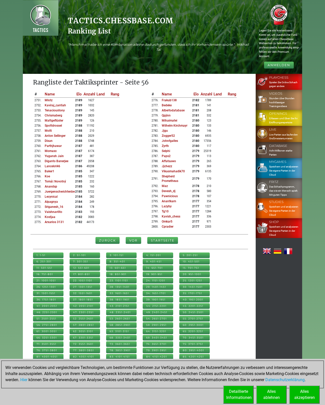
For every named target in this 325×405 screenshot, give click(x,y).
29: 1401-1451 (156, 286)
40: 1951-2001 (193, 299)
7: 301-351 (80, 261)
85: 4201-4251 (193, 356)
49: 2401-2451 (156, 312)
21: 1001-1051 (46, 280)
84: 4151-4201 (156, 356)
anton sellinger (55, 136)
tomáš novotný (55, 181)
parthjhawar (53, 146)
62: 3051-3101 (83, 331)
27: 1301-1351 (82, 286)
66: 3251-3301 (47, 337)
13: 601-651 (118, 267)
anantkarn (169, 201)
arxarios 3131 (54, 222)
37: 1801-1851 (83, 299)
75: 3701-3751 (193, 344)
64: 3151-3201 (156, 331)
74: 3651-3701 (156, 344)
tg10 (165, 211)
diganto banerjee (56, 161)
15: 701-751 (191, 267)
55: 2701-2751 (193, 318)
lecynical (51, 196)
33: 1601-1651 (119, 293)
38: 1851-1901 (119, 299)
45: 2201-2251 (193, 306)
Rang (115, 94)
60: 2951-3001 (193, 325)
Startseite (162, 240)
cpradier (167, 226)
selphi (166, 151)
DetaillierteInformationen (239, 394)
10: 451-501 (191, 261)
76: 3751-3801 (47, 350)
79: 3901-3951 (156, 350)
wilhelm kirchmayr (174, 125)
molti (48, 130)
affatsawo (169, 161)
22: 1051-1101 (82, 280)
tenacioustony (55, 110)
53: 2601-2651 (120, 318)
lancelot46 (52, 166)
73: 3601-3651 (120, 344)
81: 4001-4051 (47, 356)
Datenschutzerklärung (285, 379)
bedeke (167, 105)
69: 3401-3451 (156, 337)
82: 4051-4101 (83, 356)
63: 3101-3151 (119, 331)
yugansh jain (54, 156)
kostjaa (50, 217)
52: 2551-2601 (83, 318)
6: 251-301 (44, 261)
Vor (133, 240)
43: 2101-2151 (119, 306)
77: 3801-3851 (83, 350)
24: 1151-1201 (155, 280)
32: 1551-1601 (82, 293)
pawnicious (170, 196)
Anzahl (89, 94)
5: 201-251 (190, 255)
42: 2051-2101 (83, 306)
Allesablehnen (271, 394)
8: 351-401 (117, 261)
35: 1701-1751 (192, 293)
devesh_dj (168, 191)
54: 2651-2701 (156, 318)
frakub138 (169, 100)
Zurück (107, 240)
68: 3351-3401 (120, 337)
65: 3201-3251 (193, 331)
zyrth (165, 146)
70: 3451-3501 (193, 337)
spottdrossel (53, 125)
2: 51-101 (79, 255)
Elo (79, 94)
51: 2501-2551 (46, 318)
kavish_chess (171, 216)
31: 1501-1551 (46, 293)
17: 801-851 (81, 274)
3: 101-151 (117, 255)
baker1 (49, 171)
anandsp (51, 186)
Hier (23, 379)
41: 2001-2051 (47, 306)
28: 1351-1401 (119, 286)
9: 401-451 (154, 261)
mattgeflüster (54, 120)
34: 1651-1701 (156, 293)
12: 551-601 (81, 267)
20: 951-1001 (192, 274)
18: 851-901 (118, 274)
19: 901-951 (154, 274)
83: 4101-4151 (120, 356)
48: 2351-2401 (120, 312)
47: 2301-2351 (83, 312)
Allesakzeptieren (304, 394)
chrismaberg (53, 115)
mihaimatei (169, 120)
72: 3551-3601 (83, 344)
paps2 (166, 156)
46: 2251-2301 (47, 312)
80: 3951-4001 (193, 350)
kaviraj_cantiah (55, 105)
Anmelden (279, 65)
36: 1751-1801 (46, 299)
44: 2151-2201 (156, 306)
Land (100, 94)
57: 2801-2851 (83, 325)
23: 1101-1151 (119, 280)
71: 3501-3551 (46, 344)
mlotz (49, 100)
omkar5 (167, 221)
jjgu (165, 130)
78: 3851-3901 (120, 350)
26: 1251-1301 (46, 286)
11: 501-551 (44, 267)
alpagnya (51, 202)
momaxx (51, 151)
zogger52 (168, 136)
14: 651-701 (154, 267)
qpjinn (166, 115)
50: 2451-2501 (193, 312)
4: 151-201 (153, 255)
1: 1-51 (41, 255)
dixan (49, 141)
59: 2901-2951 (156, 325)
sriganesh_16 (54, 207)
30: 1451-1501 (193, 286)
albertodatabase (173, 110)
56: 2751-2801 (47, 325)
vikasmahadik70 (173, 171)
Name (50, 94)
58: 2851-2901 (120, 325)
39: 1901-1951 (156, 299)
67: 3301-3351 (83, 337)
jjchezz (167, 166)
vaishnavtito (53, 212)
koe (47, 176)
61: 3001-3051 (47, 331)
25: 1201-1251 (192, 280)
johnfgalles (170, 141)
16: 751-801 (45, 274)
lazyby (167, 206)
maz (165, 186)
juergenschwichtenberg (61, 191)
